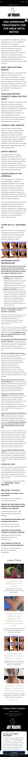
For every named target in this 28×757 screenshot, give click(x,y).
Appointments (14, 5)
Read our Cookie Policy (13, 749)
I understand (14, 752)
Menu (22, 1)
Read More (14, 595)
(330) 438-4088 (15, 711)
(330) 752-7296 (9, 483)
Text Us (14, 755)
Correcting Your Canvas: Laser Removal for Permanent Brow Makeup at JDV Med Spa (13, 506)
